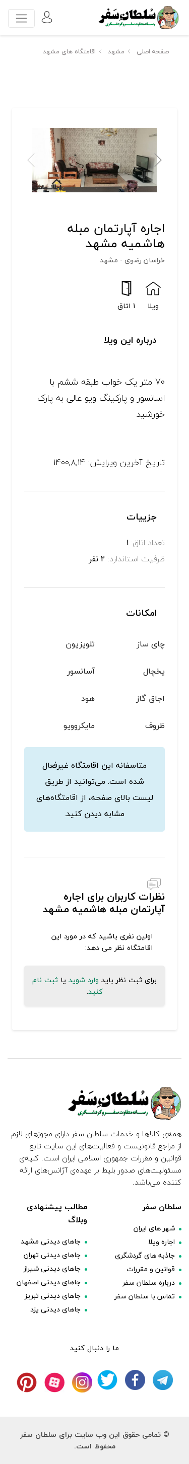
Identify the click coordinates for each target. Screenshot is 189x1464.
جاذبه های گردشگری (145, 1255)
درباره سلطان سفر (148, 1282)
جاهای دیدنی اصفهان (49, 1282)
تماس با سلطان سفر (144, 1296)
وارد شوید (84, 980)
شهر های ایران (154, 1228)
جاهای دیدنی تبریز (53, 1295)
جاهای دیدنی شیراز (52, 1268)
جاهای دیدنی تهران (52, 1255)
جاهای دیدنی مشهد (51, 1241)
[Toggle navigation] (21, 18)
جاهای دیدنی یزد (55, 1309)
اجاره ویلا (161, 1241)
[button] (158, 160)
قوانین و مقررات (151, 1269)
